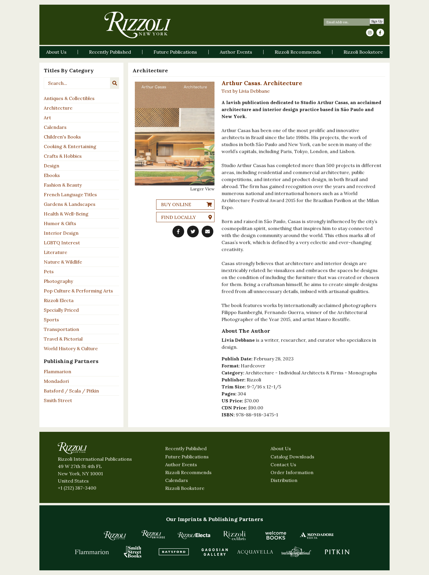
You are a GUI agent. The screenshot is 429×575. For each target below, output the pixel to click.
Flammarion (57, 371)
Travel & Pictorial (63, 339)
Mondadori (56, 381)
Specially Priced (61, 310)
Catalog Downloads (292, 457)
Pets (49, 271)
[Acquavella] (255, 552)
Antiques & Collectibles (69, 98)
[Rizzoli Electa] (194, 535)
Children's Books (62, 137)
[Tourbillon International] (296, 552)
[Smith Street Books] (132, 552)
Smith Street (58, 400)
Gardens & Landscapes (69, 204)
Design (51, 166)
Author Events (181, 464)
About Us (281, 448)
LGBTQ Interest (62, 243)
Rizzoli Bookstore (184, 488)
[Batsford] (173, 552)
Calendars (55, 127)
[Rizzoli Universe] (153, 534)
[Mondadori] (316, 535)
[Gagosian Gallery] (214, 552)
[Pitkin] (337, 552)
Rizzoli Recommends (188, 472)
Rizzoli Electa (59, 300)
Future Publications (187, 457)
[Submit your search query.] (114, 83)
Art (47, 117)
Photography (58, 281)
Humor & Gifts (60, 223)
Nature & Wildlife (63, 262)
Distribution (284, 480)
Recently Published (186, 448)
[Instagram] (370, 32)
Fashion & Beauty (63, 185)
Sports (51, 319)
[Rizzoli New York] (137, 25)
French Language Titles (70, 194)
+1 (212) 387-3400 (77, 488)
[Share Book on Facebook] (178, 231)
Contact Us (283, 464)
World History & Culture (71, 348)
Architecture (58, 108)
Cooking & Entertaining (70, 146)
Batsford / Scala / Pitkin (71, 391)
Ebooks (52, 175)
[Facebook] (380, 32)
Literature (55, 252)
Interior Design (61, 233)
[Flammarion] (92, 552)
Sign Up (377, 21)
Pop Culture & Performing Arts (78, 291)
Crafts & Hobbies (63, 156)
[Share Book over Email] (207, 231)
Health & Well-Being (66, 214)
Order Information (292, 472)
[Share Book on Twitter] (193, 231)
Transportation (61, 329)
